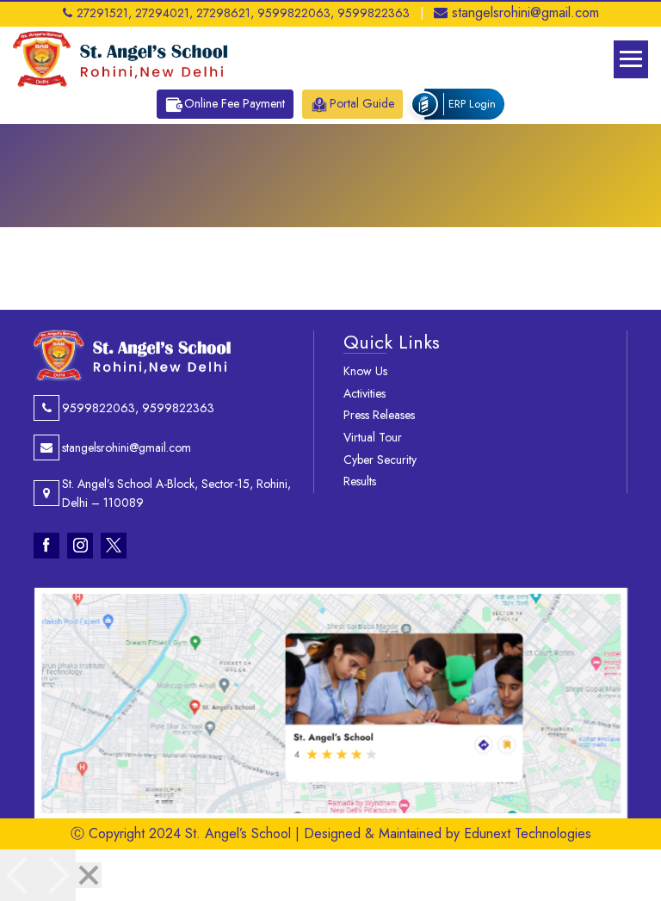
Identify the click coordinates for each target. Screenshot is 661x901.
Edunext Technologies (527, 833)
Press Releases (379, 414)
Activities (364, 393)
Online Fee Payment (234, 103)
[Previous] (19, 875)
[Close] (89, 875)
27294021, (164, 13)
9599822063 (98, 408)
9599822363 (373, 13)
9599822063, (295, 13)
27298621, (225, 13)
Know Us (365, 371)
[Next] (57, 875)
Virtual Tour (372, 437)
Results (359, 481)
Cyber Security (380, 459)
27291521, (104, 13)
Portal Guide (362, 103)
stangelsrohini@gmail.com (525, 12)
